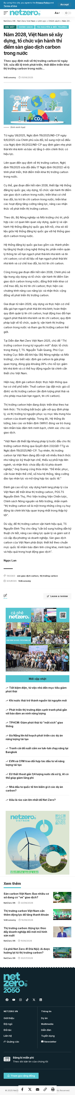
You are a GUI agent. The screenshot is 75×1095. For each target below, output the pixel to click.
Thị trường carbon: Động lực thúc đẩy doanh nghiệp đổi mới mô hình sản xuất (25, 932)
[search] (50, 13)
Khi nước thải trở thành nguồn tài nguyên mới (38, 700)
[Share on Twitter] (30, 1089)
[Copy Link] (45, 1089)
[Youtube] (13, 999)
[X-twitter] (34, 999)
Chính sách (26, 27)
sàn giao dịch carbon (27, 576)
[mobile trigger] (7, 13)
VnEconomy (10, 77)
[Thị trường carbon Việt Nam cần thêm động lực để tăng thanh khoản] (62, 914)
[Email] (37, 1089)
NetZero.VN (9, 903)
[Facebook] (7, 999)
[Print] (53, 1089)
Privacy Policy (43, 3)
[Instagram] (20, 999)
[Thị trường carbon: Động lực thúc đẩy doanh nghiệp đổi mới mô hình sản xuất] (62, 931)
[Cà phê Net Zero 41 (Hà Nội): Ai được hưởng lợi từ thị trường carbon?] (62, 952)
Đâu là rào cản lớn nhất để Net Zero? (32, 799)
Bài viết (10, 27)
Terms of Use (10, 6)
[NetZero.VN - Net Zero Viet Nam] (25, 13)
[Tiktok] (27, 999)
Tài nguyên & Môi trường (52, 27)
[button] (37, 678)
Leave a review (59, 596)
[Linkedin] (40, 999)
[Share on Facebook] (22, 1089)
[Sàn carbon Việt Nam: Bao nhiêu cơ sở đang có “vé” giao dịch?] (62, 897)
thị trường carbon (49, 576)
